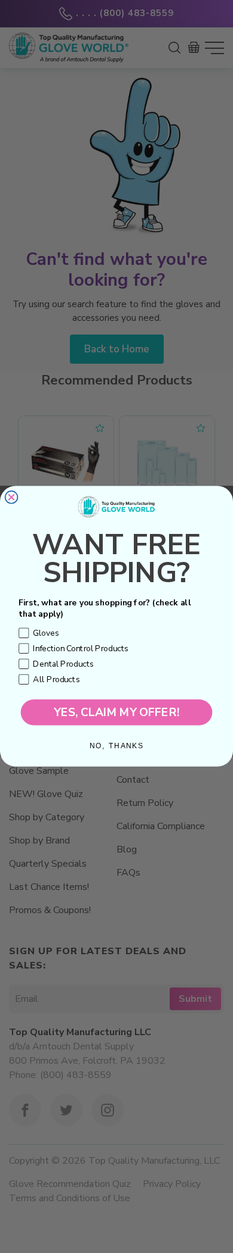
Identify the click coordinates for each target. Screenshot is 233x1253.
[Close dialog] (11, 497)
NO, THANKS (117, 746)
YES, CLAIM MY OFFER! (116, 712)
